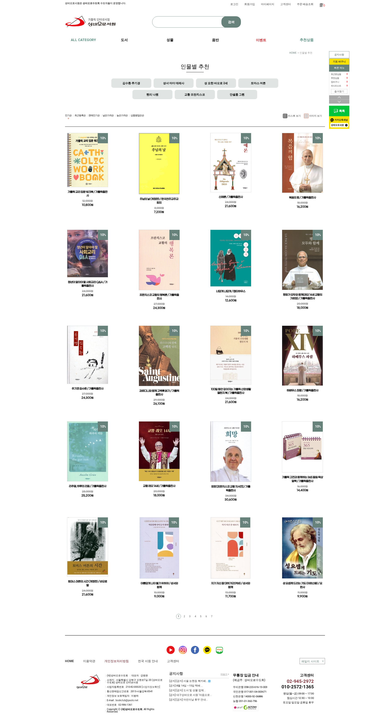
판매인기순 (94, 115)
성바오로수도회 (91, 3)
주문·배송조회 (305, 4)
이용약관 (89, 661)
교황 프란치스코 (194, 94)
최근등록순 (80, 115)
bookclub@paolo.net (127, 700)
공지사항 (339, 54)
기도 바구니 (339, 61)
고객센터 (285, 4)
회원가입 (249, 4)
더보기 (224, 674)
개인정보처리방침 (116, 661)
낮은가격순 (108, 115)
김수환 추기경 (131, 83)
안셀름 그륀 (237, 94)
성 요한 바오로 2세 (216, 83)
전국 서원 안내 (148, 661)
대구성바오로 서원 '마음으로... (190, 694)
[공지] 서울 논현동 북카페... (188, 680)
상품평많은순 (137, 115)
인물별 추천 (306, 52)
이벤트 (261, 40)
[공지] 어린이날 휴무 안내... (188, 699)
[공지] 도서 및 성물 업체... (187, 690)
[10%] (87, 159)
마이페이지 (267, 4)
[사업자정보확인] (151, 686)
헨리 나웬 (152, 94)
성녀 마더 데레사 (173, 83)
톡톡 (341, 111)
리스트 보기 (294, 115)
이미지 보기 (315, 115)
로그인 (234, 4)
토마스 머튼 (258, 83)
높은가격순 (122, 115)
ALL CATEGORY (83, 40)
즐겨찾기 (339, 91)
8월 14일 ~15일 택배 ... (186, 685)
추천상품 (307, 40)
